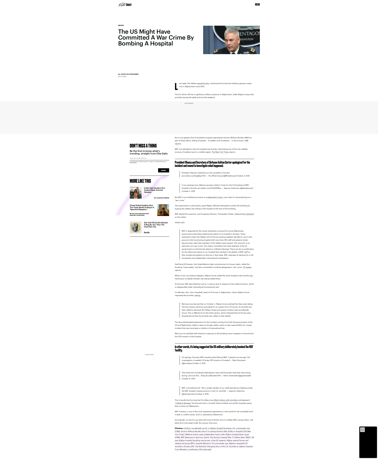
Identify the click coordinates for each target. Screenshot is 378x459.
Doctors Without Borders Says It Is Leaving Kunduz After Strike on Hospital (212, 431)
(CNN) (177, 431)
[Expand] (361, 428)
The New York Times (220, 152)
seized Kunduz (203, 83)
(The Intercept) (205, 449)
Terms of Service (160, 161)
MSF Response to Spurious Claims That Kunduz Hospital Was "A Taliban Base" (213, 437)
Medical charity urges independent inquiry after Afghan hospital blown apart (217, 434)
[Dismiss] (374, 428)
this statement (248, 214)
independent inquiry (214, 197)
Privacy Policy (133, 162)
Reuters (200, 275)
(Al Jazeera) (220, 440)
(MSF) (247, 437)
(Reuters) (206, 443)
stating (197, 295)
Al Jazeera (247, 267)
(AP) (192, 446)
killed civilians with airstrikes (226, 400)
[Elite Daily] (125, 4)
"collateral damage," (183, 403)
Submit (163, 170)
